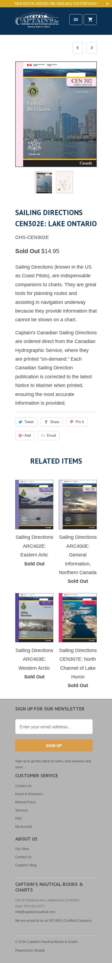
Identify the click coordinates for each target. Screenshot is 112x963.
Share (54, 422)
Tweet (29, 422)
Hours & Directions (29, 794)
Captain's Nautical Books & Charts (52, 942)
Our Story (22, 849)
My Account (23, 827)
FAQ (18, 818)
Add (27, 435)
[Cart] (90, 19)
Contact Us (23, 786)
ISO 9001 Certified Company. (70, 921)
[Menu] (75, 19)
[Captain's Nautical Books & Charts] (37, 22)
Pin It (80, 422)
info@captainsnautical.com (35, 912)
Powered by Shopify (30, 950)
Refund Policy (25, 802)
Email (51, 435)
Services (21, 810)
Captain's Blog (26, 865)
